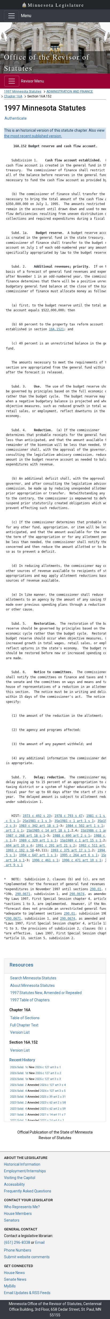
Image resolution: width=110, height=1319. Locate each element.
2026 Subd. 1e (19, 1079)
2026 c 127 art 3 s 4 (53, 1085)
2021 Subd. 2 (18, 1114)
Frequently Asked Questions (27, 1191)
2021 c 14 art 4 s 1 (52, 1120)
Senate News (15, 1279)
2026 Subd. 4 (18, 1091)
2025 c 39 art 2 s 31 (53, 1096)
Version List (20, 1032)
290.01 (95, 889)
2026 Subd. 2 (18, 1085)
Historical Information (22, 1164)
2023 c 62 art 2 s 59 (53, 1108)
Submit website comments (27, 1257)
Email (40, 1242)
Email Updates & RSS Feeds (27, 1293)
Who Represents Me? (22, 1207)
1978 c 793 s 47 (68, 816)
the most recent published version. (33, 136)
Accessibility (14, 1184)
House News (14, 1273)
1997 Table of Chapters (30, 1000)
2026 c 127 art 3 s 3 (48, 1079)
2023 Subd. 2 (18, 1102)
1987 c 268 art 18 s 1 (25, 835)
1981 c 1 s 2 (97, 816)
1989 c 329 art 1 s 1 (37, 840)
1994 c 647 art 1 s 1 (37, 855)
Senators (11, 1220)
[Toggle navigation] (11, 15)
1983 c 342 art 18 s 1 (38, 826)
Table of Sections (25, 1018)
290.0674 (76, 894)
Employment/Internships (25, 1171)
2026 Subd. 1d (19, 1073)
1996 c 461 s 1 (45, 860)
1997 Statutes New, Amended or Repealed (46, 993)
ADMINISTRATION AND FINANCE (69, 91)
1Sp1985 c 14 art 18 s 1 (47, 830)
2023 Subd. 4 (18, 1108)
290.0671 (22, 894)
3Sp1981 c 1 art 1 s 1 (74, 821)
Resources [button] (21, 965)
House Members (18, 1213)
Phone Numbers (17, 1250)
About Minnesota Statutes (32, 985)
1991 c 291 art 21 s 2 (55, 845)
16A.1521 (56, 329)
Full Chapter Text (24, 1025)
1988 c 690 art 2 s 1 (71, 835)
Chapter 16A (13, 96)
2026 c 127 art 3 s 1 (48, 1067)
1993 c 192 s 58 (20, 850)
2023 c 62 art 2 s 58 (53, 1102)
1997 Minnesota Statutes (22, 91)
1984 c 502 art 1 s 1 (84, 826)
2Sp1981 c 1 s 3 (37, 821)
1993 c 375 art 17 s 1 (70, 850)
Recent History (22, 1060)
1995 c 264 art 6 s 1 (78, 855)
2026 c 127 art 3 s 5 (53, 1091)
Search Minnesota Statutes (33, 978)
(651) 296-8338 (17, 1242)
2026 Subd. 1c (19, 1067)
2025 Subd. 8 (18, 1096)
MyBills (10, 1286)
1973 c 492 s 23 (37, 816)
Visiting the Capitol (19, 1178)
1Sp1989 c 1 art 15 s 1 (80, 840)
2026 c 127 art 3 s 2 (48, 1073)
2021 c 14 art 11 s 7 (53, 1114)
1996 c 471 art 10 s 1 (81, 860)
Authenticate (16, 118)
